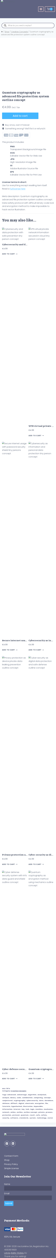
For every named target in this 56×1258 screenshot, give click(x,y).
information (7, 1109)
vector (50, 1118)
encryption (39, 1103)
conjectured (7, 1100)
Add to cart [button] (8, 254)
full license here (17, 188)
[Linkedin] (13, 1143)
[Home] (2, 32)
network (5, 1112)
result (32, 1115)
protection (6, 1115)
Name (7, 1184)
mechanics (48, 1109)
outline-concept (30, 1112)
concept (47, 1098)
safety (44, 1115)
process (49, 1112)
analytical (42, 1095)
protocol (16, 1115)
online (12, 1112)
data (41, 1100)
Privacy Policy (11, 1164)
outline (20, 1112)
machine (39, 1109)
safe (38, 1115)
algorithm (32, 1095)
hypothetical (16, 1106)
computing (38, 1098)
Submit (8, 1203)
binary (13, 1098)
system (33, 1118)
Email (6, 1193)
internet (17, 1109)
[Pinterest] (7, 1143)
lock (27, 1109)
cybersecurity (32, 1100)
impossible (38, 1106)
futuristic (6, 1106)
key (23, 1109)
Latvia (7, 1253)
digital (21, 1103)
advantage (22, 1095)
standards (23, 1118)
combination (27, 1098)
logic (32, 1109)
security (5, 1118)
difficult (14, 1103)
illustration (28, 1106)
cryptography (19, 1100)
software (14, 1118)
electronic (29, 1103)
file (46, 1103)
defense (5, 1103)
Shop (7, 1160)
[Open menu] (40, 9)
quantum (25, 1115)
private (41, 1112)
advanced (11, 1095)
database (49, 1100)
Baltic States (17, 1253)
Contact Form (11, 1155)
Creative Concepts (18, 1091)
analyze (5, 1098)
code (19, 1098)
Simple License (11, 1168)
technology (41, 1118)
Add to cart (20, 116)
